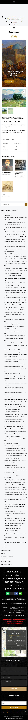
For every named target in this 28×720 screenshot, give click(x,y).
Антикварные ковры (6, 561)
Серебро (3, 553)
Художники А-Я (7, 215)
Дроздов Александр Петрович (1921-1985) (15, 292)
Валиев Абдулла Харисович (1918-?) (14, 273)
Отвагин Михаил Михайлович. (12, 433)
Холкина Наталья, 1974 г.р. (12, 530)
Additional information (8, 139)
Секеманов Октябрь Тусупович (13, 475)
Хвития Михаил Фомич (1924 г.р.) (13, 525)
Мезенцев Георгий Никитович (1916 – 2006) (16, 414)
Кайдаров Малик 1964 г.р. (11, 361)
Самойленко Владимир (11, 465)
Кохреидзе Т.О (9, 397)
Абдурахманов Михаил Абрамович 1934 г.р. (16, 217)
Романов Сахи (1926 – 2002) (12, 458)
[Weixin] (20, 593)
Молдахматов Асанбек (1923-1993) (14, 419)
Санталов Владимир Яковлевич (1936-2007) (16, 470)
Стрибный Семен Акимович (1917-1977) (15, 482)
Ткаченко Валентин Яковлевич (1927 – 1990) (16, 494)
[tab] (14, 139)
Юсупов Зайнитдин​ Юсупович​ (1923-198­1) (15, 542)
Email (2, 700)
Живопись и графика (6, 213)
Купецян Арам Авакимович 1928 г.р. (14, 404)
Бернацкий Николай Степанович (13, 253)
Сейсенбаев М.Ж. (9, 472)
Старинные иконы (5, 558)
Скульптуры (4, 545)
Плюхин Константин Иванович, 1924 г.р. (15, 450)
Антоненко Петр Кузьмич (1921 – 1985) (14, 234)
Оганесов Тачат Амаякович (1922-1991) (15, 429)
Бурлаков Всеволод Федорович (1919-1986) (16, 268)
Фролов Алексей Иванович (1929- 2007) (15, 523)
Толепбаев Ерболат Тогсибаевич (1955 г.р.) (16, 497)
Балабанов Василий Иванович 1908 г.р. (15, 246)
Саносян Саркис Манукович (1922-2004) (15, 467)
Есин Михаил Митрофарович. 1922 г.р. (14, 309)
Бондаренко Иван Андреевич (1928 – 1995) (16, 258)
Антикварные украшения (7, 556)
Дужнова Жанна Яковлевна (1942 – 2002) (15, 300)
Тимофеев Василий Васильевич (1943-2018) (16, 489)
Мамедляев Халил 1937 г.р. (12, 411)
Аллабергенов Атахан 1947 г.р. (13, 224)
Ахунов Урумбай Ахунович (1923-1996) (15, 241)
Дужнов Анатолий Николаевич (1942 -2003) (16, 297)
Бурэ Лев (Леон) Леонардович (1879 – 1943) (16, 270)
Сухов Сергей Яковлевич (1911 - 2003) (14, 484)
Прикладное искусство (6, 564)
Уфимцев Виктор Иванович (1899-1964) (15, 518)
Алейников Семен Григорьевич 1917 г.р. (15, 222)
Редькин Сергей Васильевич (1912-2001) (15, 455)
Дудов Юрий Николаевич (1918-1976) (14, 295)
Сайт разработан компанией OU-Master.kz (14, 718)
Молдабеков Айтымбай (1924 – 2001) (14, 416)
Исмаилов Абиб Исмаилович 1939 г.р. (14, 342)
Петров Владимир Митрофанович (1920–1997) (12, 118)
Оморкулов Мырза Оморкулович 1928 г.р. (15, 431)
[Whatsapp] (7, 593)
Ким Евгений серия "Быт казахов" (9, 210)
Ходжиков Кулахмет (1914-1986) (13, 528)
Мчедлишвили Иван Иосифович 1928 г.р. (15, 424)
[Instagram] (12, 593)
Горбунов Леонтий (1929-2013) (12, 285)
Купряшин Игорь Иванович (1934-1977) (15, 406)
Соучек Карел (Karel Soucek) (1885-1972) (15, 479)
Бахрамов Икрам (9, 251)
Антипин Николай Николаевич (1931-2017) (15, 231)
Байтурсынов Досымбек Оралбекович (15, 244)
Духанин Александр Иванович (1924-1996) (16, 302)
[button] (14, 2)
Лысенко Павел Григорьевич (12, 409)
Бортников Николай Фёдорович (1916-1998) (16, 261)
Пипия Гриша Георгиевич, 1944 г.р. (13, 445)
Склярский (8, 477)
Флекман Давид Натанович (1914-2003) (15, 520)
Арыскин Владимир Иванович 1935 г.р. (14, 239)
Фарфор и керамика (6, 550)
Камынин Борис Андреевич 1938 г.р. (14, 366)
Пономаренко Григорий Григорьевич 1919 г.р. (16, 453)
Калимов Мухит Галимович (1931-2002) (15, 364)
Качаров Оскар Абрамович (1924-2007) (15, 376)
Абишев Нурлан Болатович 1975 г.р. (14, 219)
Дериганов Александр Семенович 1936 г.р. (15, 290)
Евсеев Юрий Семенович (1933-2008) (14, 307)
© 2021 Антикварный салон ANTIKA (14, 716)
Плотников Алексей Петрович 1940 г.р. (15, 448)
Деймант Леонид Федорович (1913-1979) (15, 287)
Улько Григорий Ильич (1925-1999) (13, 511)
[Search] (26, 204)
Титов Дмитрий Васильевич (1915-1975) (15, 492)
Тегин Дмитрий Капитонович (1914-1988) (15, 487)
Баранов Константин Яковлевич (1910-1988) (16, 249)
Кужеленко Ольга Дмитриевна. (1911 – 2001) (16, 402)
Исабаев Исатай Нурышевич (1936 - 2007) (15, 335)
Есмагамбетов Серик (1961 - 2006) (13, 312)
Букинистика (4, 547)
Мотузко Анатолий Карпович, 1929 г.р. (14, 421)
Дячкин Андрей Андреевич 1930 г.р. (14, 304)
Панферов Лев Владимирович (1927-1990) (15, 436)
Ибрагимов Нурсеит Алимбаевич (13, 324)
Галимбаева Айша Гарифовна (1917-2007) (15, 282)
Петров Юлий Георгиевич (11, 443)
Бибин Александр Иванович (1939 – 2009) (15, 256)
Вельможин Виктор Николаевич (13, 275)
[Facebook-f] (16, 593)
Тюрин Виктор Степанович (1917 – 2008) (15, 504)
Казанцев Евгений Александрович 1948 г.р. (16, 359)
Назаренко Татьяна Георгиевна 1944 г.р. (15, 426)
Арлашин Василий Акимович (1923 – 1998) (15, 236)
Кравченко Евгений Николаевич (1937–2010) (16, 399)
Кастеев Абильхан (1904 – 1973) (13, 373)
